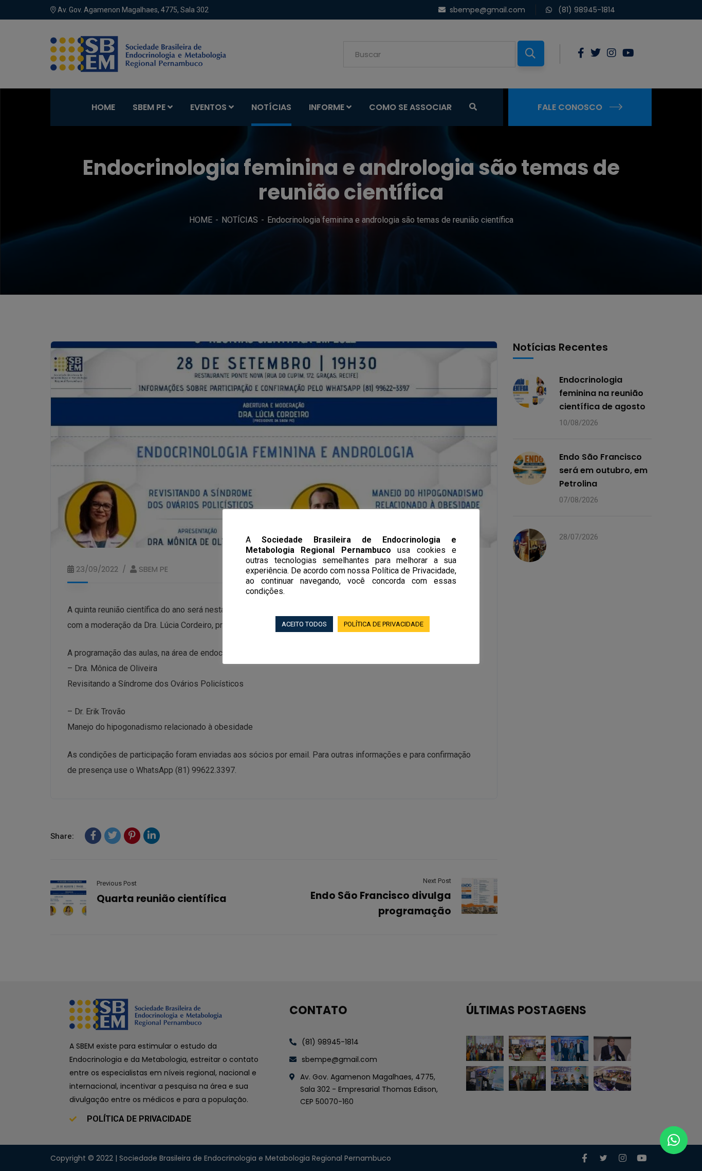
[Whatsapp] (673, 1140)
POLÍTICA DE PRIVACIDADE (383, 624)
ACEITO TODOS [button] (304, 624)
